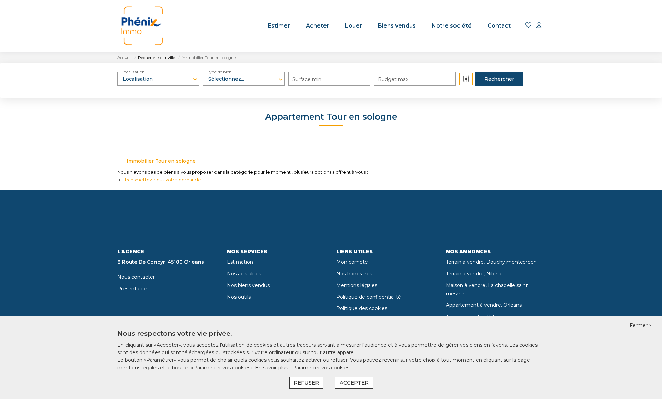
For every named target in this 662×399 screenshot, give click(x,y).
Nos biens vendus (248, 285)
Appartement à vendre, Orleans (484, 305)
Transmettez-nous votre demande (162, 179)
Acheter (317, 25)
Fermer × (641, 325)
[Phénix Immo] (143, 26)
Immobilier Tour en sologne (161, 161)
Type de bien (219, 71)
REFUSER (306, 382)
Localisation (133, 71)
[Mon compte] (538, 25)
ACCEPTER (354, 382)
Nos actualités (244, 273)
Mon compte (352, 262)
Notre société (452, 25)
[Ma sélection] (528, 25)
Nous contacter (136, 277)
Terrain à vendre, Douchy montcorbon (491, 262)
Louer (353, 25)
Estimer (279, 25)
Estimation (240, 262)
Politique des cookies (361, 308)
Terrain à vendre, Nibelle (474, 273)
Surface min (306, 79)
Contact (499, 25)
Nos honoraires (354, 273)
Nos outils (239, 297)
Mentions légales (356, 285)
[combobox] (158, 78)
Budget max (393, 79)
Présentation (133, 289)
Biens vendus (397, 25)
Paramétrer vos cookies (320, 368)
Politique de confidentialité (368, 297)
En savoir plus (272, 368)
